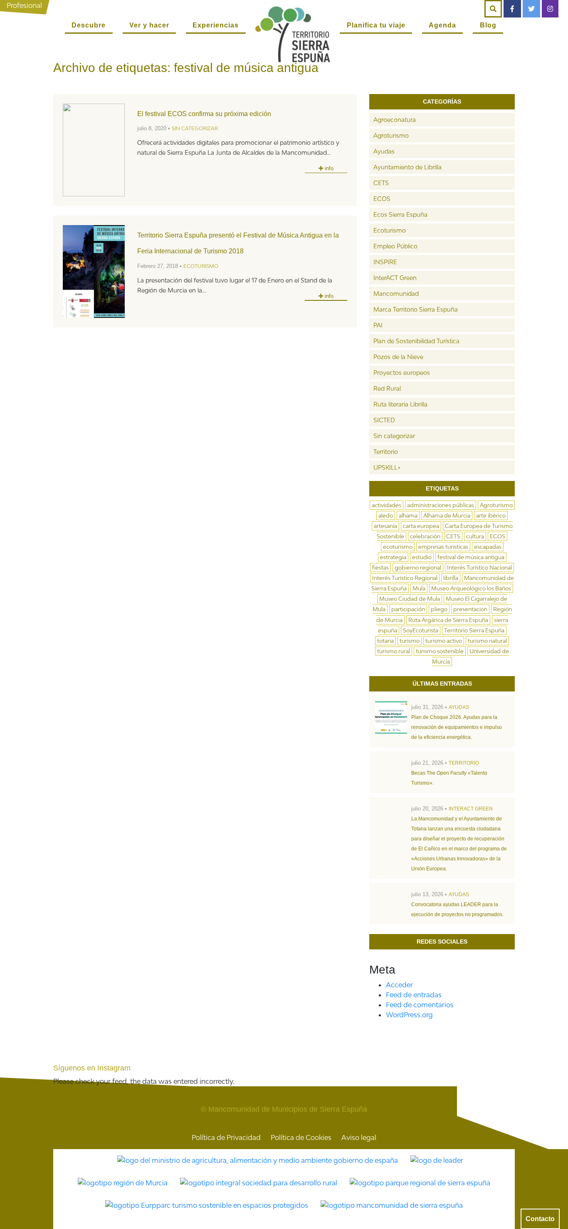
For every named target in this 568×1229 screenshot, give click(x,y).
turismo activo (443, 640)
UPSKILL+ (386, 467)
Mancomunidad (396, 293)
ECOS (381, 198)
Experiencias (216, 25)
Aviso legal (358, 1137)
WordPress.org (409, 1015)
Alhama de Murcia (446, 515)
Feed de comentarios (420, 1005)
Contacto (540, 1218)
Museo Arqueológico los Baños (471, 588)
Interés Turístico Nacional (479, 567)
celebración (425, 536)
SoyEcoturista (420, 630)
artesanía (385, 526)
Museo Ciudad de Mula (409, 598)
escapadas (487, 546)
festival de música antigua (470, 557)
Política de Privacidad (226, 1137)
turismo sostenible (440, 651)
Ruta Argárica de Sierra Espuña (448, 620)
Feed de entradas (414, 995)
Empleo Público (395, 246)
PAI (378, 325)
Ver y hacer (149, 25)
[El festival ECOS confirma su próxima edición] (94, 150)
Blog (488, 25)
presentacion (470, 609)
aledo (385, 515)
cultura (475, 536)
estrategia (393, 557)
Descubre (89, 25)
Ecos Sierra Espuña (400, 214)
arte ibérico (491, 515)
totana (385, 640)
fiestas (380, 567)
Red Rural (387, 388)
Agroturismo (391, 135)
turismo (410, 640)
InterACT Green (395, 277)
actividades (386, 505)
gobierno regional (418, 567)
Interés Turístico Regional (404, 578)
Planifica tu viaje (376, 25)
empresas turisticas (443, 546)
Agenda (442, 25)
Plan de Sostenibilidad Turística (416, 340)
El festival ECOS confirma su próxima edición (204, 113)
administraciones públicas (440, 505)
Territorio (385, 451)
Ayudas (384, 151)
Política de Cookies (301, 1137)
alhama (408, 515)
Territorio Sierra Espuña (474, 630)
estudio (422, 557)
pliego (439, 609)
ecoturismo (397, 546)
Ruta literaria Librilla (400, 404)
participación (408, 609)
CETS (381, 182)
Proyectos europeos (401, 372)
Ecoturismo (200, 266)
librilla (450, 578)
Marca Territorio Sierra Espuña (415, 309)
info (328, 168)
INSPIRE (385, 261)
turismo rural (393, 651)
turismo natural (487, 640)
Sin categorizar (195, 128)
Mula (418, 588)
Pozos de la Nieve (398, 356)
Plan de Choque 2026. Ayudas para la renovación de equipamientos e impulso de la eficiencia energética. (456, 727)
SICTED (384, 420)
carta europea (421, 526)
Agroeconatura (394, 119)
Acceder (399, 985)
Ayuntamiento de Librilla (407, 167)
